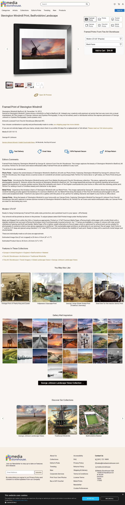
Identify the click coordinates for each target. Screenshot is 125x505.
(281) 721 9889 (103, 459)
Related (45, 253)
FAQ (75, 459)
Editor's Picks (36, 10)
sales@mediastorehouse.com (108, 463)
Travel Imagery (25, 260)
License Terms (79, 477)
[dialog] (62, 498)
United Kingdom (16, 253)
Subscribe (38, 472)
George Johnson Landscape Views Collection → (62, 383)
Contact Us (99, 456)
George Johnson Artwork (10, 142)
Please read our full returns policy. (100, 128)
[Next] (78, 49)
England (27, 253)
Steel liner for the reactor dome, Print (109, 303)
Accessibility (78, 456)
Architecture (24, 256)
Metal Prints (78, 481)
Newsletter (78, 485)
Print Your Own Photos (58, 477)
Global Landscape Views (41, 260)
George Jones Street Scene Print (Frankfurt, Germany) (78, 304)
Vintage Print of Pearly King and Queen (16, 303)
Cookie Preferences (81, 488)
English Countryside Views (27, 142)
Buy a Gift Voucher (57, 481)
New (54, 10)
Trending (47, 10)
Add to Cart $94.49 (104, 50)
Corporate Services (57, 474)
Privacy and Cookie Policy (20, 500)
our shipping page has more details (66, 124)
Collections (24, 10)
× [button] (123, 494)
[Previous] (7, 49)
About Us (53, 456)
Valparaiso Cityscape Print (47, 303)
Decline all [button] (109, 498)
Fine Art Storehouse (11, 256)
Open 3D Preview (45, 95)
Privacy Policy (79, 463)
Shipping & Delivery (80, 470)
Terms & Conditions (81, 474)
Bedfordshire (36, 253)
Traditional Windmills (38, 256)
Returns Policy (79, 467)
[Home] (13, 6)
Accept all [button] (90, 498)
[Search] (87, 4)
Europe (6, 253)
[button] (42, 502)
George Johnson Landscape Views (64, 260)
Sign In (119, 10)
